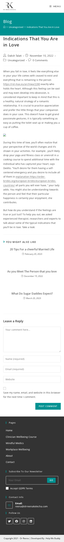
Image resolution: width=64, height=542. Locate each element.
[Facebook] (16, 521)
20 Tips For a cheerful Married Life (32, 249)
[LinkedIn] (31, 521)
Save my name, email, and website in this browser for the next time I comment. (31, 394)
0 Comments (40, 60)
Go (51, 480)
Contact (10, 462)
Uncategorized (16, 60)
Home (9, 430)
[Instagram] (24, 521)
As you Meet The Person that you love (32, 271)
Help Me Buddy (53, 538)
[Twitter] (9, 521)
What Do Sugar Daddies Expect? (32, 293)
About (9, 455)
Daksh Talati (15, 55)
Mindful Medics (15, 443)
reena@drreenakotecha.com (31, 506)
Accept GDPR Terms (21, 488)
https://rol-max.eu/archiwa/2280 (21, 84)
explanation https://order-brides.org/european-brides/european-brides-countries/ (29, 181)
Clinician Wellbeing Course (21, 436)
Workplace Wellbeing (18, 449)
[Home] (4, 27)
